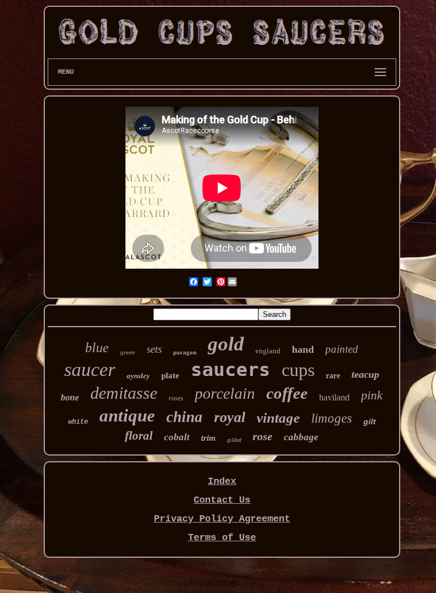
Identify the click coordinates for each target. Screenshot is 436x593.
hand (303, 349)
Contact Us (222, 500)
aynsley (138, 375)
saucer (89, 369)
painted (341, 349)
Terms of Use (222, 537)
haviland (334, 397)
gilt (369, 421)
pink (372, 395)
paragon (184, 352)
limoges (331, 418)
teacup (365, 374)
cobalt (177, 437)
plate (170, 375)
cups (298, 370)
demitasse (123, 392)
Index (222, 481)
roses (176, 398)
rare (333, 375)
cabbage (301, 437)
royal (229, 417)
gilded (234, 440)
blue (97, 347)
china (184, 416)
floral (139, 435)
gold (226, 344)
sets (154, 349)
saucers (230, 369)
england (267, 350)
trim (208, 437)
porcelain (225, 393)
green (127, 352)
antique (127, 415)
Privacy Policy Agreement (222, 518)
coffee (287, 393)
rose (262, 436)
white (78, 422)
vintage (278, 417)
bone (70, 397)
